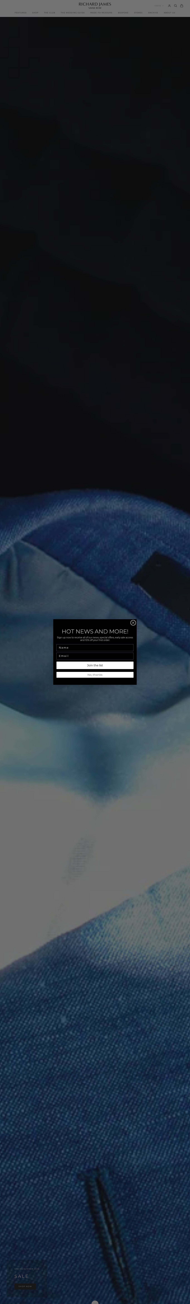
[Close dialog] (133, 622)
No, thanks (95, 674)
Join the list (95, 665)
